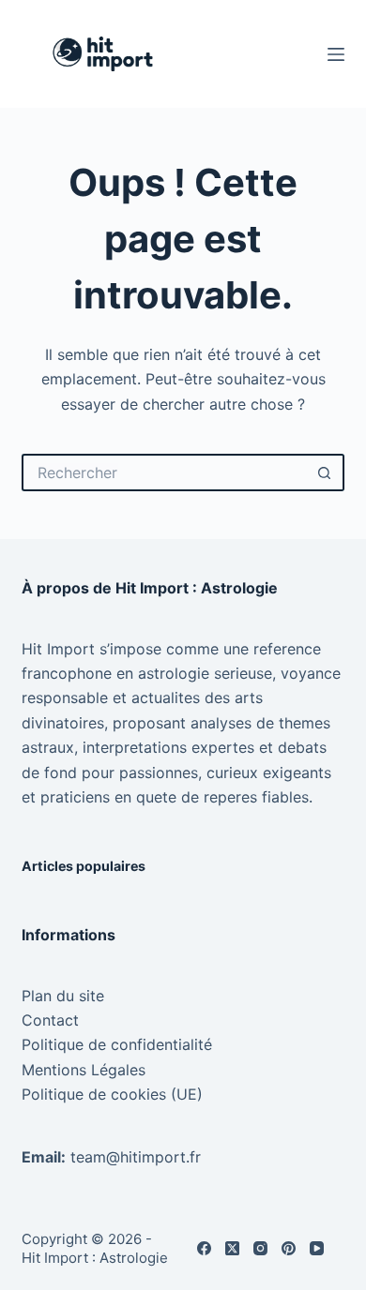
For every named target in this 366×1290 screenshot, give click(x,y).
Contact (50, 1020)
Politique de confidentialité (117, 1044)
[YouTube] (317, 1248)
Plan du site (63, 995)
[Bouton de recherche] (325, 472)
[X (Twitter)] (232, 1248)
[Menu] (336, 54)
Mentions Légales (83, 1069)
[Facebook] (204, 1248)
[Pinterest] (289, 1248)
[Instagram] (260, 1248)
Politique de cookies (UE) (112, 1094)
